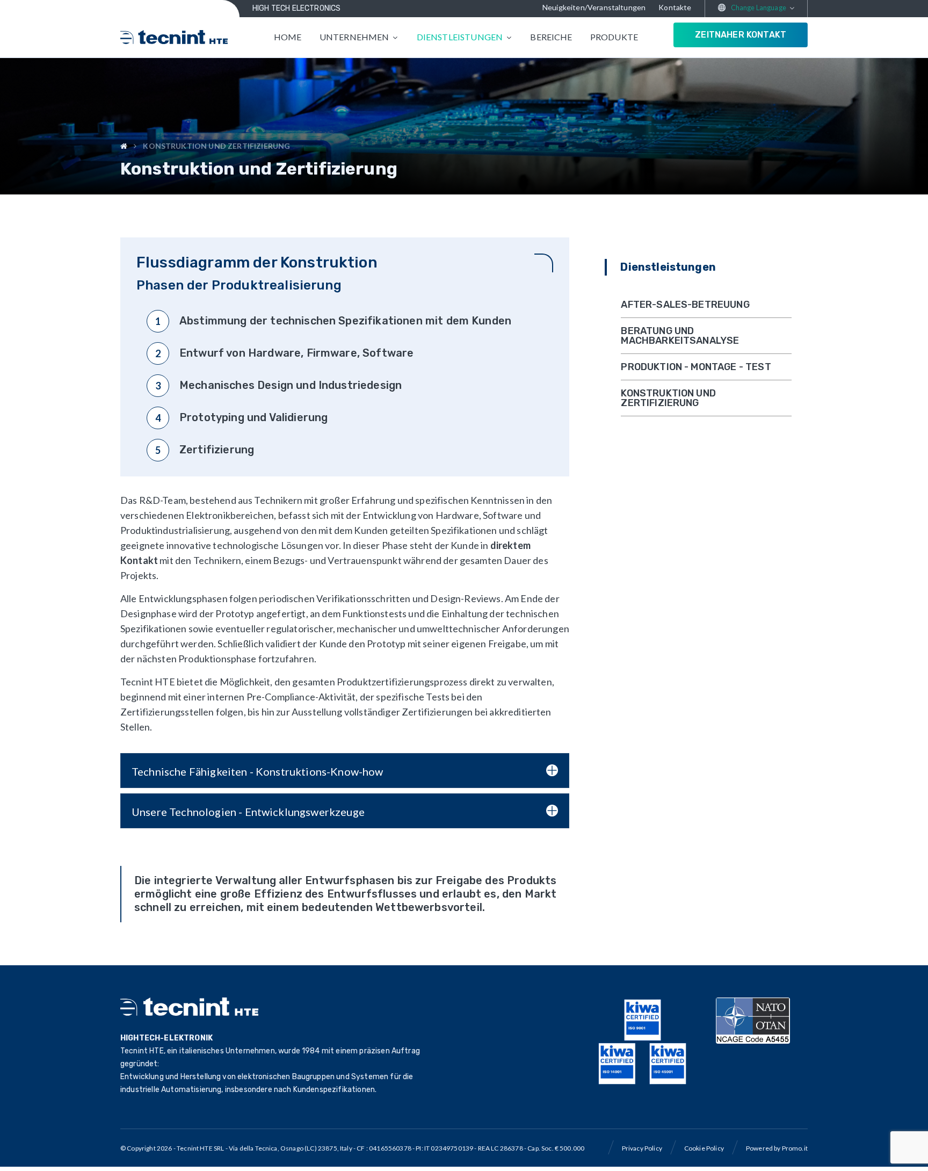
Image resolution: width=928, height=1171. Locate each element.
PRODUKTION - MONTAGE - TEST (696, 367)
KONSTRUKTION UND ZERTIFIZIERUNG (668, 398)
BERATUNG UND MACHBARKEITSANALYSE (680, 335)
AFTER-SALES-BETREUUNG (685, 304)
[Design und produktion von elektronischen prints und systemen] (174, 37)
